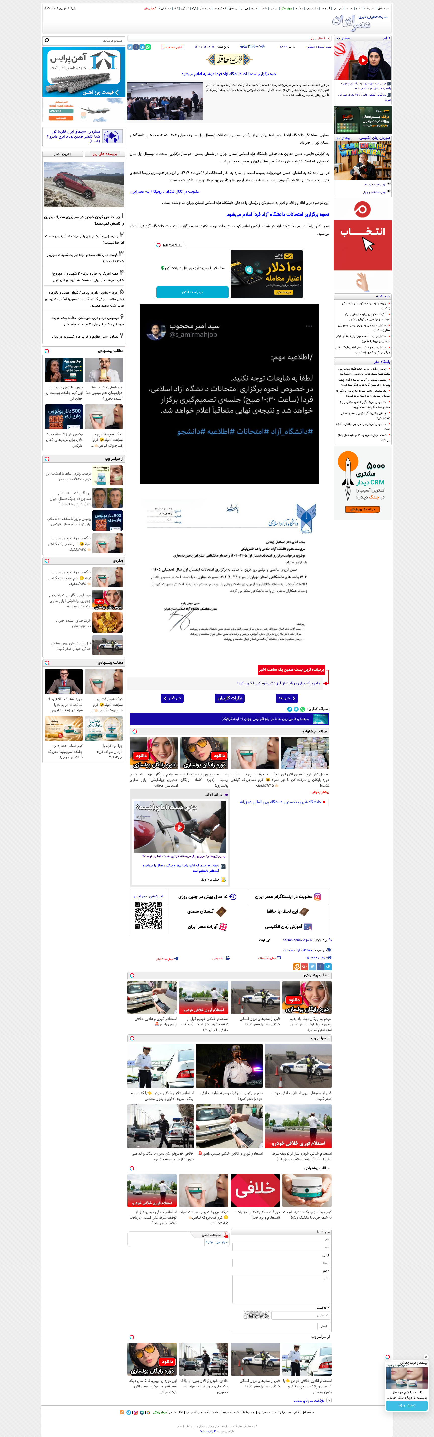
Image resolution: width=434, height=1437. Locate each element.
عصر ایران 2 (165, 9)
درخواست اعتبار (192, 292)
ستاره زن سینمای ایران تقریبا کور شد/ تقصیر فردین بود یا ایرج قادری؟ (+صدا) (73, 136)
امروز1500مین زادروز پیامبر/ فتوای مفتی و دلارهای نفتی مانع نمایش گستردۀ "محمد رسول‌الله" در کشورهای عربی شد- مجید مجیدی (84, 299)
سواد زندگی (286, 9)
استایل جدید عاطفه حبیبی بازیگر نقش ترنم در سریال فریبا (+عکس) (363, 339)
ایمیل (325, 1255)
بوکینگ (209, 1242)
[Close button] (426, 1356)
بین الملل (233, 9)
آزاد (298, 950)
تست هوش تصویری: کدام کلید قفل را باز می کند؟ (364, 437)
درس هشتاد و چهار (375, 192)
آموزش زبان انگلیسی (283, 926)
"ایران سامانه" (208, 1431)
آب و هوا (325, 9)
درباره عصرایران (267, 1412)
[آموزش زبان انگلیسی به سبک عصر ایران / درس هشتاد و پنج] (362, 160)
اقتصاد (263, 9)
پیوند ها (299, 9)
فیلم (176, 9)
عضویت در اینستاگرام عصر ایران (283, 896)
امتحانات (288, 950)
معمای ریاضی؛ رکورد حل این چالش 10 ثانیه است (363, 426)
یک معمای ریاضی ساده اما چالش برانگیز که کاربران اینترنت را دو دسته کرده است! (362, 393)
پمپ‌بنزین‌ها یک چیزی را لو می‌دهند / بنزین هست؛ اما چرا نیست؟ (183, 856)
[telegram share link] (142, 47)
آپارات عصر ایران (203, 926)
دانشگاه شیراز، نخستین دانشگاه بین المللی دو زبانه (280, 802)
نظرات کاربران (230, 698)
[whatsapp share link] (148, 47)
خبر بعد (284, 698)
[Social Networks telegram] (289, 709)
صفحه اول (383, 9)
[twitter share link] (130, 47)
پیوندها (216, 1412)
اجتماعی (311, 47)
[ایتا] (296, 966)
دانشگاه (307, 950)
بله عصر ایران (139, 192)
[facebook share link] (136, 47)
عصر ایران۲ (285, 1412)
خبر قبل (175, 698)
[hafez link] (229, 59)
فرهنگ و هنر (219, 9)
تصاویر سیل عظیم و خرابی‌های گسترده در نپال (85, 336)
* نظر (326, 1271)
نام (327, 1239)
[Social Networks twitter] (296, 709)
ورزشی (244, 9)
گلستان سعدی (200, 911)
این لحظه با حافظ (282, 911)
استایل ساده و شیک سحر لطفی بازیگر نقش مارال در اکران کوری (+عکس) (362, 350)
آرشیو (358, 9)
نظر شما (323, 1232)
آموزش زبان (150, 9)
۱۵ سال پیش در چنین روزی (203, 896)
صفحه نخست (325, 47)
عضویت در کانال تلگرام (182, 192)
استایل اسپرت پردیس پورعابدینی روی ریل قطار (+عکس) (364, 328)
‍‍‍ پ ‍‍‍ (259, 45)
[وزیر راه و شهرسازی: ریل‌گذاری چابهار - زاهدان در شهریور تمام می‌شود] (362, 60)
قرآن (194, 9)
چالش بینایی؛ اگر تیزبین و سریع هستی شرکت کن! (365, 415)
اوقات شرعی (312, 9)
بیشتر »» (343, 38)
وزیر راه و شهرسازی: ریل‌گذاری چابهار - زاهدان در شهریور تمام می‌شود (366, 86)
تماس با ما (369, 9)
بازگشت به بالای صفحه (309, 1401)
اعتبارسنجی (222, 1242)
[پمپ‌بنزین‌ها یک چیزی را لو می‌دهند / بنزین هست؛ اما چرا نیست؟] (180, 827)
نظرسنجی (337, 9)
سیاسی (274, 9)
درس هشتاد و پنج (375, 185)
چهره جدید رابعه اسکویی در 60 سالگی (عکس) (366, 306)
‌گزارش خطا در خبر (172, 47)
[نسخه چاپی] (242, 46)
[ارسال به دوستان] (245, 46)
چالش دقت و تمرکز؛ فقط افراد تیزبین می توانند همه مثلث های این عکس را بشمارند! (364, 371)
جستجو (349, 9)
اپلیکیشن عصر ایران (148, 896)
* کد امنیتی (322, 1308)
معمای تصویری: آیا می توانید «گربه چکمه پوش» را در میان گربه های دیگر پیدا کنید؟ (364, 382)
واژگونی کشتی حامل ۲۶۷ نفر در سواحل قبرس (364, 97)
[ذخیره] (249, 47)
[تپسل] (158, 245)
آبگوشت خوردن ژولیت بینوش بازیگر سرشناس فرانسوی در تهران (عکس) (367, 317)
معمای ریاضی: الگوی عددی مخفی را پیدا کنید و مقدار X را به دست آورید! (364, 404)
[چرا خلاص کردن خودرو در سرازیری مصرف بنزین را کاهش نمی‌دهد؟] (84, 184)
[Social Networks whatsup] (302, 709)
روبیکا (157, 192)
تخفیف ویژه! (407, 1405)
